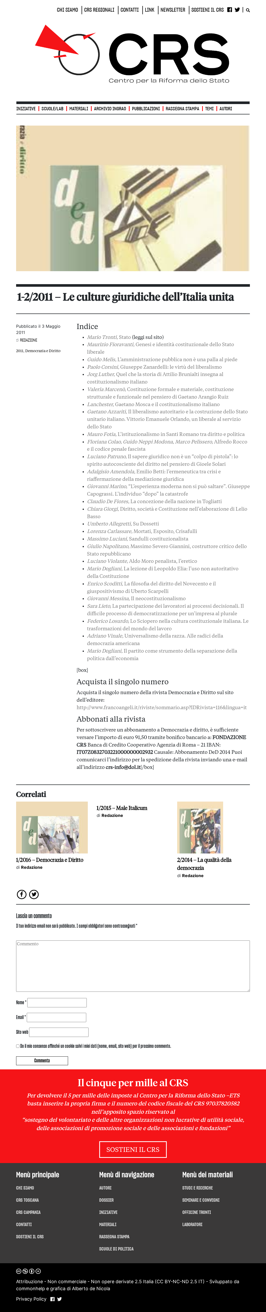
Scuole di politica (116, 1249)
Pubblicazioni (146, 108)
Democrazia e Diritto (43, 351)
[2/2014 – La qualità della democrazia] (200, 827)
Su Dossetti (123, 524)
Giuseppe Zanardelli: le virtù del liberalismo (154, 367)
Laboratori (192, 1224)
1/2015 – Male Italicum (122, 808)
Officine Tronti (196, 1212)
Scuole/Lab (52, 108)
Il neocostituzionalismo (136, 599)
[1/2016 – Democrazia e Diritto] (52, 827)
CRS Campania (28, 1212)
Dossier (106, 1200)
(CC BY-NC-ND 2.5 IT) (180, 1281)
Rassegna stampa (182, 108)
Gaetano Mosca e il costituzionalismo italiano (153, 404)
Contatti (24, 1224)
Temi (209, 108)
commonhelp (30, 1288)
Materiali (78, 108)
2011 (19, 351)
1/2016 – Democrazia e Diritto (49, 860)
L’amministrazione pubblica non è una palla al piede (162, 360)
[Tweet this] (34, 894)
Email (21, 1017)
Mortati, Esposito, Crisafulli (142, 531)
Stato (109, 337)
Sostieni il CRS (133, 1150)
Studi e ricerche (197, 1188)
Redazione (28, 340)
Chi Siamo (25, 1188)
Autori (226, 108)
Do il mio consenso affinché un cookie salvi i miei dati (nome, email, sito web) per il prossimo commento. (95, 1046)
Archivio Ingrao (110, 108)
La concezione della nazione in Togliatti (154, 501)
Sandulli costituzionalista (137, 539)
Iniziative (108, 1212)
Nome (21, 1002)
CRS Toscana (27, 1200)
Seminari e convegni (201, 1200)
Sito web (22, 1032)
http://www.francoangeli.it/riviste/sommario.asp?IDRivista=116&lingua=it (162, 707)
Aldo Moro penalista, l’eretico (142, 561)
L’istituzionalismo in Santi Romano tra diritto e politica (166, 434)
